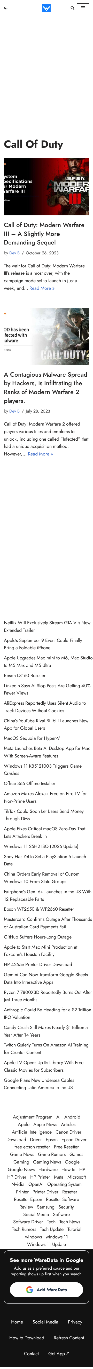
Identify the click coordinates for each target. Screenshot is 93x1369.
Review (26, 1207)
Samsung (46, 1207)
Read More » (42, 288)
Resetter (69, 1191)
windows (33, 1236)
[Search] (72, 8)
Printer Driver (45, 1191)
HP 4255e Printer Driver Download (38, 964)
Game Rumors (52, 1154)
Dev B (14, 253)
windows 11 (57, 1236)
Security (66, 1207)
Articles (68, 1124)
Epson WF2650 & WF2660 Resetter (39, 909)
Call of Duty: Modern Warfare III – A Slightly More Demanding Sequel (44, 233)
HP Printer (40, 1177)
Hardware (48, 1169)
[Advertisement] (46, 65)
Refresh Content (69, 1337)
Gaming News (47, 1162)
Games (76, 1154)
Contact (31, 1353)
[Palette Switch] (6, 8)
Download (16, 1139)
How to (68, 1169)
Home (17, 1322)
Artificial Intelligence (32, 1132)
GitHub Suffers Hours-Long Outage (38, 937)
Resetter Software (62, 1199)
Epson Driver (74, 1139)
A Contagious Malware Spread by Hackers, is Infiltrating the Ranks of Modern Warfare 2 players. (45, 387)
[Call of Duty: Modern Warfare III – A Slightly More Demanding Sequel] (46, 186)
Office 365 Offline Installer (29, 783)
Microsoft (76, 1177)
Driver (36, 1139)
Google (72, 1162)
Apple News (45, 1124)
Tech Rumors (24, 1229)
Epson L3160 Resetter (24, 675)
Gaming (21, 1162)
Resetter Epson (28, 1199)
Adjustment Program (32, 1117)
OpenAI (35, 1184)
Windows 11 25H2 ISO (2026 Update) (41, 846)
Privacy (75, 1322)
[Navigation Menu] (83, 7)
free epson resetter (32, 1146)
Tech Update (52, 1229)
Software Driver (28, 1221)
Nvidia (18, 1184)
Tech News (69, 1221)
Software (61, 1214)
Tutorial (74, 1229)
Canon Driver (68, 1132)
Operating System (64, 1184)
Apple (23, 1124)
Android (72, 1117)
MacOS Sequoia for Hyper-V (32, 738)
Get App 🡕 (58, 1353)
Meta (59, 1177)
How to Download (26, 1337)
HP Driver (16, 1177)
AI (58, 1117)
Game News (22, 1154)
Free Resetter (66, 1146)
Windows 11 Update (46, 1244)
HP (82, 1169)
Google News (21, 1169)
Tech (51, 1221)
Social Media (36, 1214)
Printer (22, 1191)
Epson (52, 1139)
